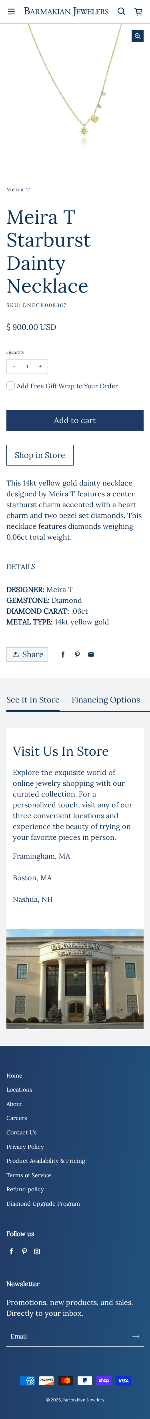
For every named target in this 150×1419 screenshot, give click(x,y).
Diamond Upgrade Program (43, 1203)
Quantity (15, 352)
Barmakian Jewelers (83, 1400)
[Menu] (11, 11)
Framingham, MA (41, 856)
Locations (19, 1089)
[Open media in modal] (138, 36)
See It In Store (33, 699)
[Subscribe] (136, 1337)
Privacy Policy (25, 1146)
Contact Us (21, 1132)
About (14, 1104)
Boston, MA (32, 877)
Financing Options (106, 699)
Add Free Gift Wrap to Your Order (67, 386)
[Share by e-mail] (91, 655)
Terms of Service (28, 1175)
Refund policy (25, 1189)
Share (33, 654)
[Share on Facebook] (63, 655)
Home (14, 1075)
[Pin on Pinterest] (77, 655)
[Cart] (139, 11)
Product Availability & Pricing (45, 1160)
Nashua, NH (33, 899)
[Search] (121, 11)
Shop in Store (40, 455)
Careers (16, 1118)
